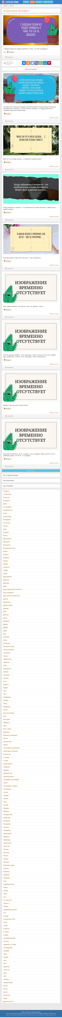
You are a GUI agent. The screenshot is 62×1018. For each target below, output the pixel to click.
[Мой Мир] (45, 63)
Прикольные (7, 833)
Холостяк (6, 970)
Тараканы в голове (9, 944)
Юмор (5, 998)
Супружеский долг (9, 938)
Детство (6, 615)
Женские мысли (8, 650)
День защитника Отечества (12, 589)
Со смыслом (7, 900)
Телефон (6, 951)
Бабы (5, 504)
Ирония (5, 678)
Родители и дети (8, 865)
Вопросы (6, 558)
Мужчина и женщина (10, 735)
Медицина (6, 707)
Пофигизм (6, 818)
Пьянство (6, 846)
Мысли (5, 738)
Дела (5, 586)
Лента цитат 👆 (31, 470)
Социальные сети (9, 919)
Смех (5, 894)
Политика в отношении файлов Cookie (16, 1015)
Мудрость (6, 722)
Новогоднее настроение (11, 748)
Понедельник (7, 814)
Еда (4, 634)
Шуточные (6, 995)
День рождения (8, 592)
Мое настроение (8, 713)
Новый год (6, 754)
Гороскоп (6, 567)
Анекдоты (6, 500)
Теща (5, 954)
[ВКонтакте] (24, 63)
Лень (5, 691)
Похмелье (6, 821)
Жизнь (5, 656)
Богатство (6, 523)
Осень (5, 783)
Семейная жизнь (8, 884)
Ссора (5, 925)
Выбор (5, 564)
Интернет (6, 675)
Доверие (6, 621)
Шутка (5, 989)
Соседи (5, 916)
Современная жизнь (10, 910)
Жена (5, 640)
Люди (5, 703)
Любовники (7, 697)
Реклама (6, 862)
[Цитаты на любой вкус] (11, 2)
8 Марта (6, 491)
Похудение (7, 824)
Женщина (6, 653)
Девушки (6, 583)
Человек (6, 979)
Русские (6, 868)
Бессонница (7, 516)
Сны (4, 897)
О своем (6, 757)
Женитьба (6, 643)
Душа (5, 631)
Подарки (6, 808)
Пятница (6, 852)
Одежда (6, 770)
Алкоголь (6, 497)
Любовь (5, 700)
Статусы (6, 932)
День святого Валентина (11, 596)
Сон (4, 913)
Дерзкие (6, 608)
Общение (6, 767)
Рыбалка (6, 871)
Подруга (6, 811)
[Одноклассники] (28, 63)
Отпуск (5, 792)
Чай (4, 976)
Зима (5, 665)
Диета (5, 618)
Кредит (5, 688)
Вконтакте (6, 542)
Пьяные (5, 849)
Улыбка (5, 957)
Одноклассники (8, 776)
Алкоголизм (7, 494)
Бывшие (6, 532)
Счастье (6, 941)
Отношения (7, 789)
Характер (6, 967)
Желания (6, 637)
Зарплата (6, 662)
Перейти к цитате (54, 117)
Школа (5, 986)
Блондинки (7, 520)
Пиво (5, 802)
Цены (5, 973)
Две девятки (7, 577)
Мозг (4, 716)
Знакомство (7, 669)
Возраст (6, 554)
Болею (5, 526)
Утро (4, 960)
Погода (5, 805)
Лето (4, 694)
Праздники (6, 830)
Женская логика (8, 646)
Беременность (8, 510)
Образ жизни (7, 764)
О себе (5, 760)
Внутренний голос (9, 548)
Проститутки (7, 843)
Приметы (6, 837)
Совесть (6, 903)
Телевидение (7, 948)
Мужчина (6, 732)
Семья (5, 887)
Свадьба (6, 875)
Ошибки (6, 795)
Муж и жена (7, 729)
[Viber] (36, 63)
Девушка (6, 580)
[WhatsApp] (41, 63)
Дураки (5, 627)
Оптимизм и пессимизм (11, 779)
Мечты (5, 710)
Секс (4, 881)
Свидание (6, 878)
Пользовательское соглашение (35, 1015)
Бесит (5, 513)
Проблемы (6, 840)
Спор (5, 922)
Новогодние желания (10, 751)
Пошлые (6, 827)
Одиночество (7, 773)
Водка (5, 551)
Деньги (5, 599)
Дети (4, 611)
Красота (6, 684)
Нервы (5, 745)
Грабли (5, 570)
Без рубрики (7, 507)
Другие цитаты (8, 1001)
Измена (5, 672)
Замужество (7, 659)
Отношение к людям (10, 786)
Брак (4, 529)
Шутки (5, 992)
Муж (4, 726)
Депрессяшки (7, 605)
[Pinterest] (49, 63)
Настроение (7, 741)
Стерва (5, 935)
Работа (5, 856)
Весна (5, 535)
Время (5, 561)
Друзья (5, 624)
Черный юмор (8, 982)
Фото (5, 963)
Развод (5, 859)
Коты (5, 681)
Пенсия (5, 799)
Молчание (6, 719)
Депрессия (6, 602)
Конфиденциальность (50, 1015)
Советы (5, 906)
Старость (6, 929)
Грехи (5, 573)
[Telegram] (32, 63)
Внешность (7, 545)
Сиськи (5, 890)
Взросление (7, 539)
